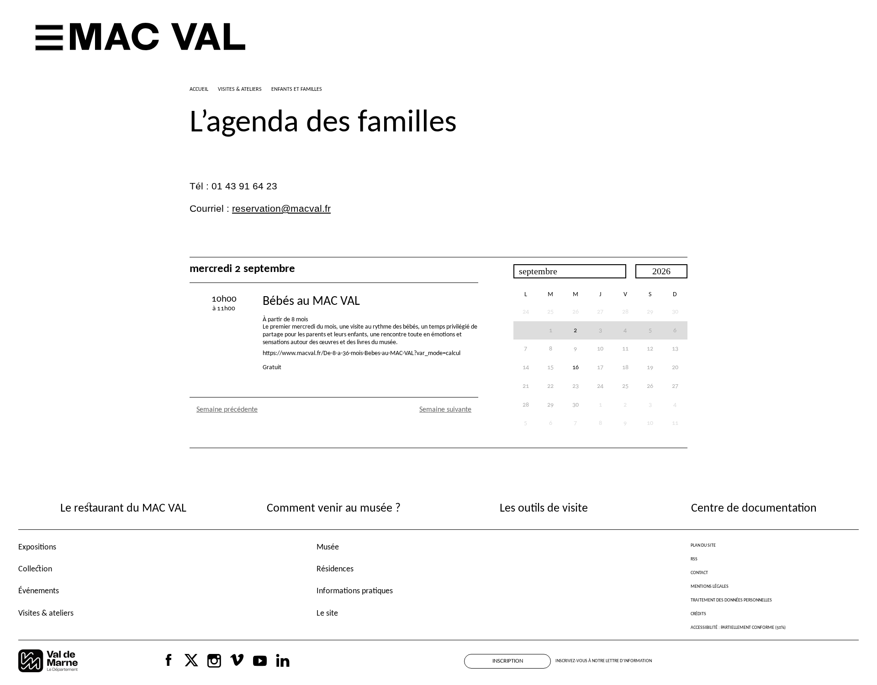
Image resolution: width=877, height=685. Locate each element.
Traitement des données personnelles (731, 600)
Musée (328, 547)
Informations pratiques (355, 591)
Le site (327, 613)
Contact (699, 572)
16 (575, 368)
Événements (38, 591)
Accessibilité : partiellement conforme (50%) (738, 627)
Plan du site (703, 545)
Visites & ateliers (46, 613)
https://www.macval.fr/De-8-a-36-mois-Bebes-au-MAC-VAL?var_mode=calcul (361, 353)
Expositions (37, 547)
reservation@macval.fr (281, 208)
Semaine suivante (445, 409)
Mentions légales (710, 586)
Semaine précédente (227, 409)
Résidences (335, 569)
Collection (35, 569)
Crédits (698, 614)
